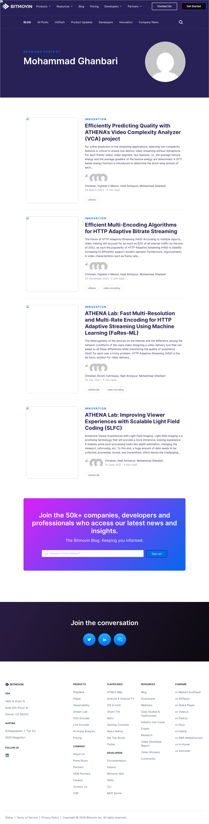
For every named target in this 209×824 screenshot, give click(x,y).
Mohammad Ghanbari (153, 185)
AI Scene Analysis (84, 731)
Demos (111, 767)
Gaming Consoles (118, 724)
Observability (81, 705)
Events (145, 728)
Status (9, 817)
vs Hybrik (181, 731)
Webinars (146, 705)
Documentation (116, 760)
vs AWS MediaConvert (189, 737)
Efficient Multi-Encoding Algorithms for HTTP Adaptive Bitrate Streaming (131, 228)
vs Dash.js (181, 718)
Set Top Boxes (116, 737)
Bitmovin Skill (115, 773)
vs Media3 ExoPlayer (188, 692)
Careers (78, 780)
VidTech (60, 22)
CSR (75, 793)
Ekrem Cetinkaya (107, 375)
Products (41, 6)
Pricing (94, 6)
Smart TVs (113, 711)
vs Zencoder (182, 750)
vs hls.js (180, 724)
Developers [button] (111, 6)
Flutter (111, 744)
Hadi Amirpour (129, 185)
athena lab (94, 389)
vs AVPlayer (182, 698)
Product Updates (81, 22)
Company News (148, 22)
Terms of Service (27, 817)
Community (148, 758)
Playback (78, 692)
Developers (106, 22)
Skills (110, 780)
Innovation (125, 22)
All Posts (42, 22)
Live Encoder (81, 724)
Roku (110, 718)
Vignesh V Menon (108, 185)
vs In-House (182, 744)
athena (92, 199)
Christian (90, 185)
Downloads (148, 698)
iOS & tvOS (114, 705)
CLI (109, 786)
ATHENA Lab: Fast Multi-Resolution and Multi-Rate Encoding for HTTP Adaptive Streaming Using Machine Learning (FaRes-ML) (130, 323)
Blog (81, 6)
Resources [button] (63, 6)
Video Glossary (150, 752)
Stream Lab (80, 711)
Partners (133, 6)
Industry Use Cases (153, 722)
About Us (79, 754)
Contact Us (80, 786)
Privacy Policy (50, 817)
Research (146, 735)
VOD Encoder (81, 718)
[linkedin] (7, 755)
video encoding (111, 288)
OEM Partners (81, 773)
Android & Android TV (120, 698)
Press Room (80, 760)
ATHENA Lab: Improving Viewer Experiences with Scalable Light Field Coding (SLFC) (132, 421)
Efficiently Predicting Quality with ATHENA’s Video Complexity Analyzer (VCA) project (133, 132)
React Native (115, 731)
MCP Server (114, 793)
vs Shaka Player (185, 705)
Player (77, 698)
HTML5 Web (114, 692)
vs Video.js (181, 711)
